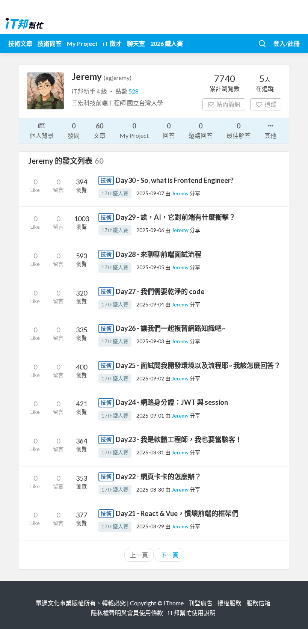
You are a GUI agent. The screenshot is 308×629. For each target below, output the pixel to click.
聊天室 (136, 43)
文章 (100, 130)
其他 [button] (270, 135)
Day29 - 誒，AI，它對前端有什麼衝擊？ (176, 217)
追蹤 (270, 104)
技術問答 (50, 43)
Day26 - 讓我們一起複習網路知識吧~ (170, 328)
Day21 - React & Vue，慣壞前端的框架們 (177, 513)
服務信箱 (258, 602)
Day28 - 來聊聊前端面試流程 (158, 254)
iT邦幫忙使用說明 (192, 612)
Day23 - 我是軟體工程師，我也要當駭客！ (179, 439)
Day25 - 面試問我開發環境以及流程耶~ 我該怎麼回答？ (198, 365)
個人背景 (42, 135)
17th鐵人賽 (114, 193)
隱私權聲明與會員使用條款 (127, 612)
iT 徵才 (112, 43)
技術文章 (20, 43)
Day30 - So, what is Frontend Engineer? (175, 180)
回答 (169, 130)
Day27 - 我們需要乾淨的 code (160, 291)
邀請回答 (201, 130)
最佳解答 (238, 130)
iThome (174, 602)
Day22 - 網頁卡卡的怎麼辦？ (158, 476)
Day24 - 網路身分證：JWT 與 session (172, 402)
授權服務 (229, 602)
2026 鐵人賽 (166, 43)
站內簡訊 (228, 104)
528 (133, 91)
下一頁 (169, 554)
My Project (82, 43)
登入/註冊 (286, 43)
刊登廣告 (201, 602)
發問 (74, 130)
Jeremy (181, 193)
